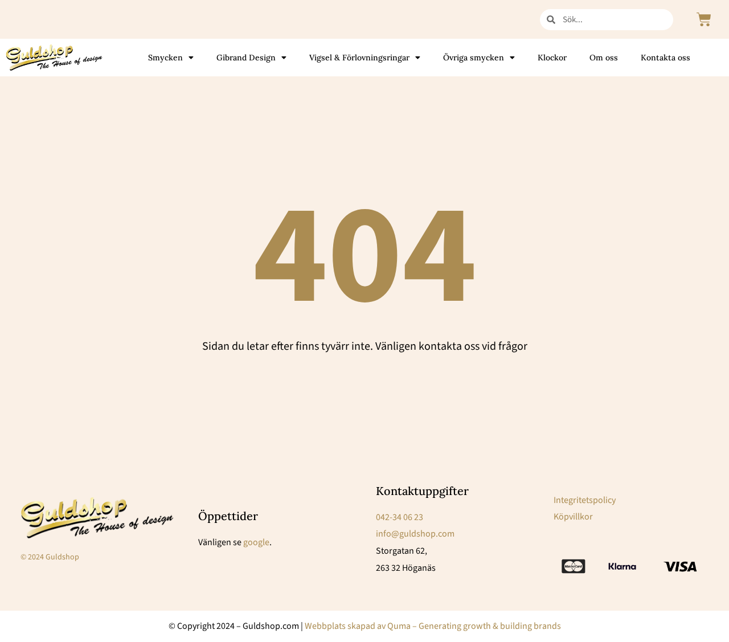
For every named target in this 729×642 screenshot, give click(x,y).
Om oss (603, 57)
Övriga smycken (473, 57)
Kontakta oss (665, 57)
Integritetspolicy (585, 500)
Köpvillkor (573, 516)
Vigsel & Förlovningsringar (359, 57)
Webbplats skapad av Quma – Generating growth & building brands (433, 626)
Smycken (165, 57)
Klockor (552, 57)
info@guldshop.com (415, 533)
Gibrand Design (246, 57)
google (256, 542)
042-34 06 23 (399, 517)
